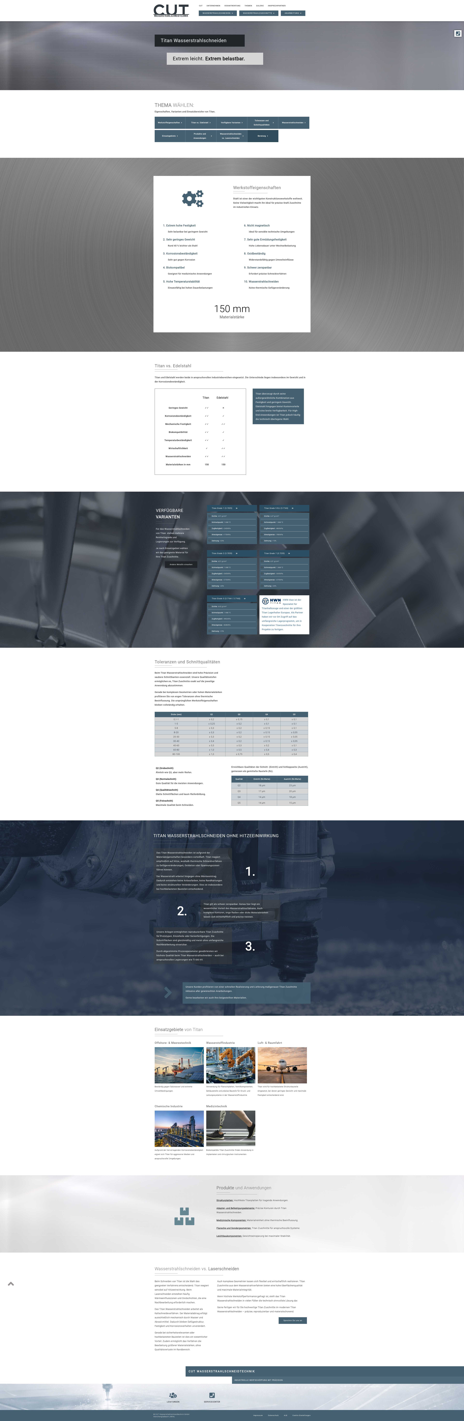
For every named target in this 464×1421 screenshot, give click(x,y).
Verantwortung (232, 6)
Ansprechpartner (277, 6)
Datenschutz (273, 1415)
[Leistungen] (173, 1395)
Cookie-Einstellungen (302, 1415)
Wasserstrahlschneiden (217, 13)
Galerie (260, 6)
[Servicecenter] (212, 1395)
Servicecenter (212, 1402)
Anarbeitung (292, 13)
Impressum (258, 1415)
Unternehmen (213, 6)
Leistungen (173, 1402)
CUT (201, 6)
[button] (232, 508)
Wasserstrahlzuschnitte (257, 13)
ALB (285, 1415)
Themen (248, 6)
